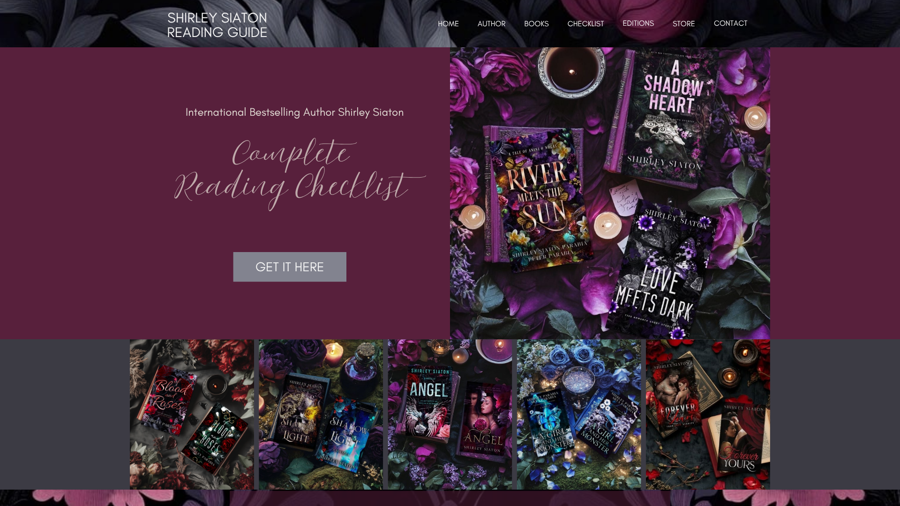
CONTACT (731, 23)
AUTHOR (492, 24)
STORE (684, 24)
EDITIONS (638, 23)
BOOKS (537, 24)
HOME (448, 24)
